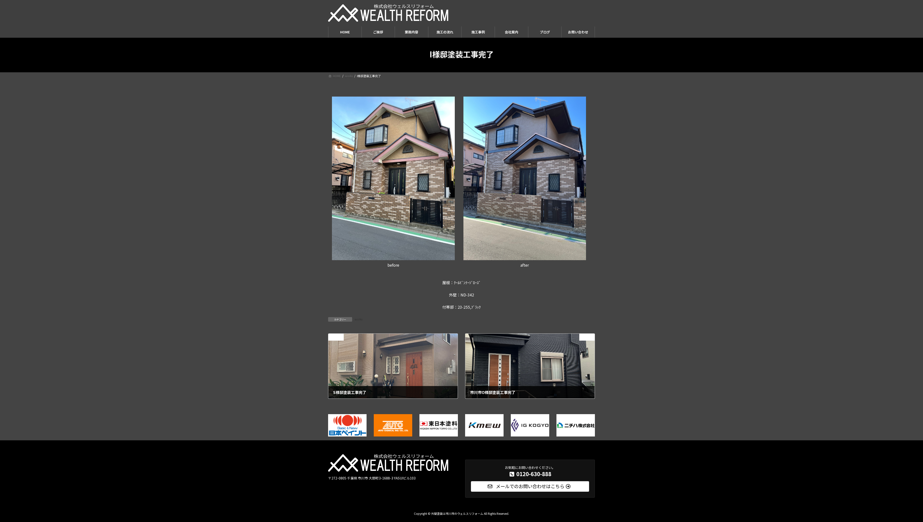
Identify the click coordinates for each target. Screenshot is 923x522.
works (358, 319)
